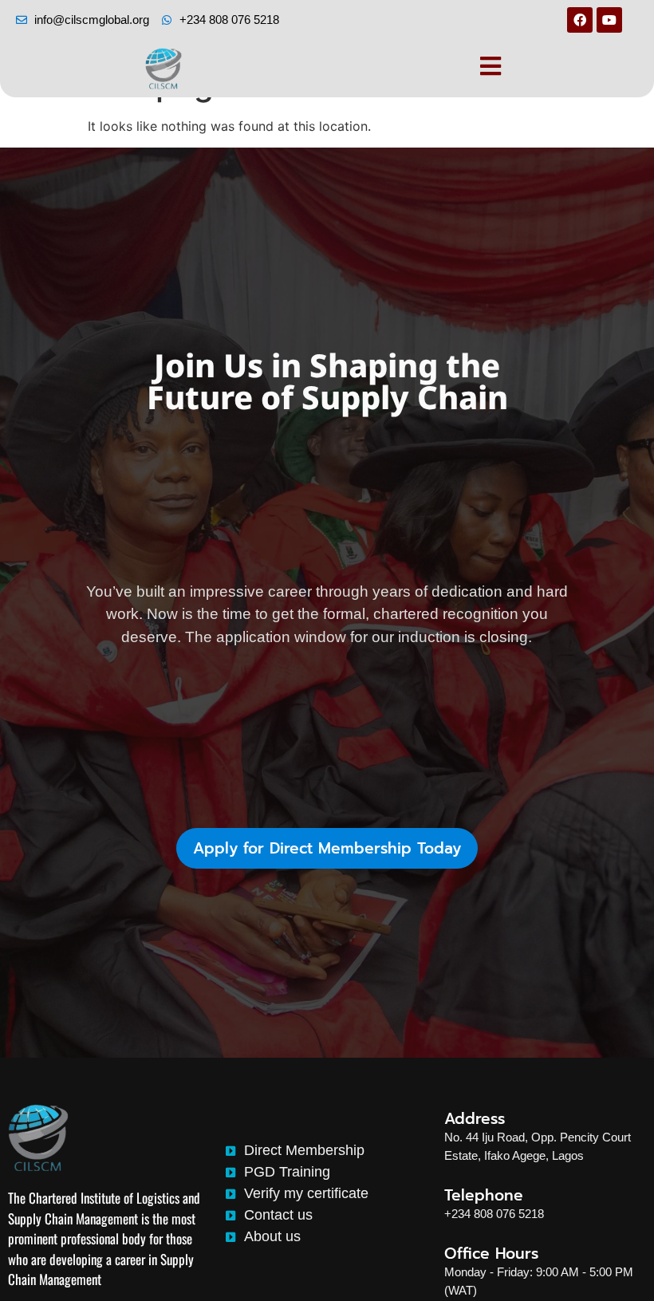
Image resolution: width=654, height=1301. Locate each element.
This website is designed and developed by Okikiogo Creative (320, 1272)
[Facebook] (580, 20)
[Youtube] (609, 20)
